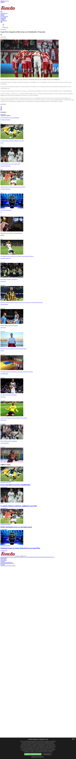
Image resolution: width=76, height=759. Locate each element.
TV (8, 0)
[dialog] (38, 748)
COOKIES (2, 561)
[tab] (3, 115)
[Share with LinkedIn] (1, 109)
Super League (5, 27)
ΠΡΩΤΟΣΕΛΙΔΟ (3, 0)
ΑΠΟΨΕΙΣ (2, 19)
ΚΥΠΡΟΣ (2, 14)
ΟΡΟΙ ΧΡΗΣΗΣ (3, 560)
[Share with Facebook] (1, 107)
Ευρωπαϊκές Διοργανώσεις (5, 482)
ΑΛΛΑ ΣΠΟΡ (3, 17)
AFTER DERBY (3, 20)
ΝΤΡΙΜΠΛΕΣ (3, 18)
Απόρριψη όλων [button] (47, 754)
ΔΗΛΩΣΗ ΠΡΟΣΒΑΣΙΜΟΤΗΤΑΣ (7, 563)
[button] (38, 757)
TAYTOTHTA (3, 559)
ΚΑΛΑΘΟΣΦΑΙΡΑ (4, 16)
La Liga (1, 503)
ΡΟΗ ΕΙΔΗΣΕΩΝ (3, 13)
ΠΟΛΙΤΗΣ (2, 564)
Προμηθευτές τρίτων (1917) (37, 745)
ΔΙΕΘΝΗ (2, 15)
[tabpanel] (38, 289)
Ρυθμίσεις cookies (42, 751)
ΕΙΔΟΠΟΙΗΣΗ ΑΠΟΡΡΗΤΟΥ (6, 562)
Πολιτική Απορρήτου (48, 751)
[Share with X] (1, 108)
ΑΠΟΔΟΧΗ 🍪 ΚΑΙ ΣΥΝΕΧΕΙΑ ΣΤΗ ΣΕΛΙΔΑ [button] (32, 754)
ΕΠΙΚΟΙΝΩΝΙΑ (3, 558)
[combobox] (73, 739)
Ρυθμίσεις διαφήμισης (40, 750)
